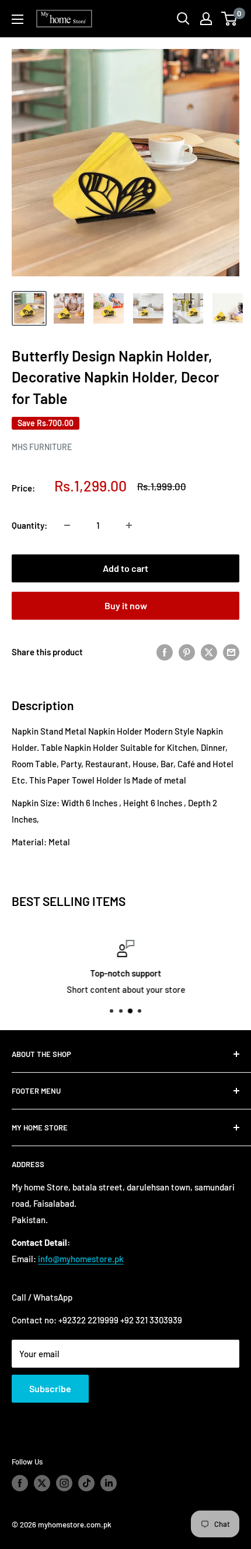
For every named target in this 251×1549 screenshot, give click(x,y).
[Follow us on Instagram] (64, 1483)
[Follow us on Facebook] (20, 1483)
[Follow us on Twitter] (42, 1483)
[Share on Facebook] (164, 652)
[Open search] (183, 18)
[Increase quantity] (129, 525)
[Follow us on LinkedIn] (108, 1483)
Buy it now (125, 605)
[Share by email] (231, 652)
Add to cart (125, 568)
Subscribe (50, 1388)
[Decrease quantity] (67, 525)
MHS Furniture (42, 447)
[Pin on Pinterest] (187, 652)
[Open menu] (17, 19)
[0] (229, 19)
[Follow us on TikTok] (86, 1483)
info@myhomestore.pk (81, 1258)
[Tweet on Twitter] (209, 652)
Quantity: (29, 525)
